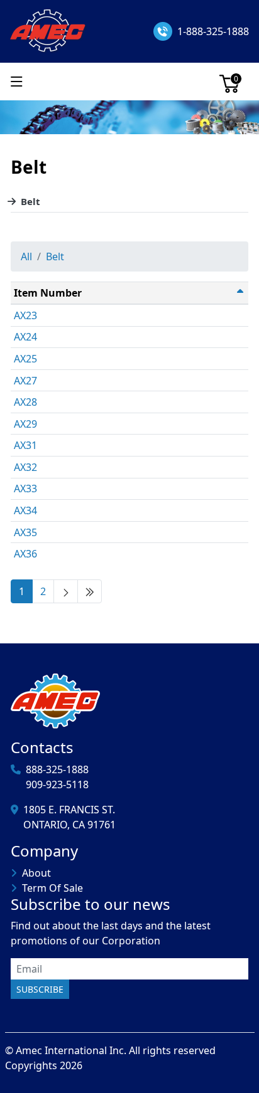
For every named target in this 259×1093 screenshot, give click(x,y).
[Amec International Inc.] (48, 30)
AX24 (25, 337)
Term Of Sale (52, 888)
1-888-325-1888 (213, 31)
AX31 (25, 445)
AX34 (25, 510)
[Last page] (89, 591)
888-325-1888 (57, 769)
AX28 (25, 402)
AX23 (25, 315)
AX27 (25, 381)
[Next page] (65, 591)
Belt (30, 201)
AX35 (25, 532)
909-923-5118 (57, 784)
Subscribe (39, 989)
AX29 (25, 424)
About (36, 873)
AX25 (25, 359)
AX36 (25, 554)
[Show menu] (17, 81)
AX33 (25, 488)
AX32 (25, 467)
